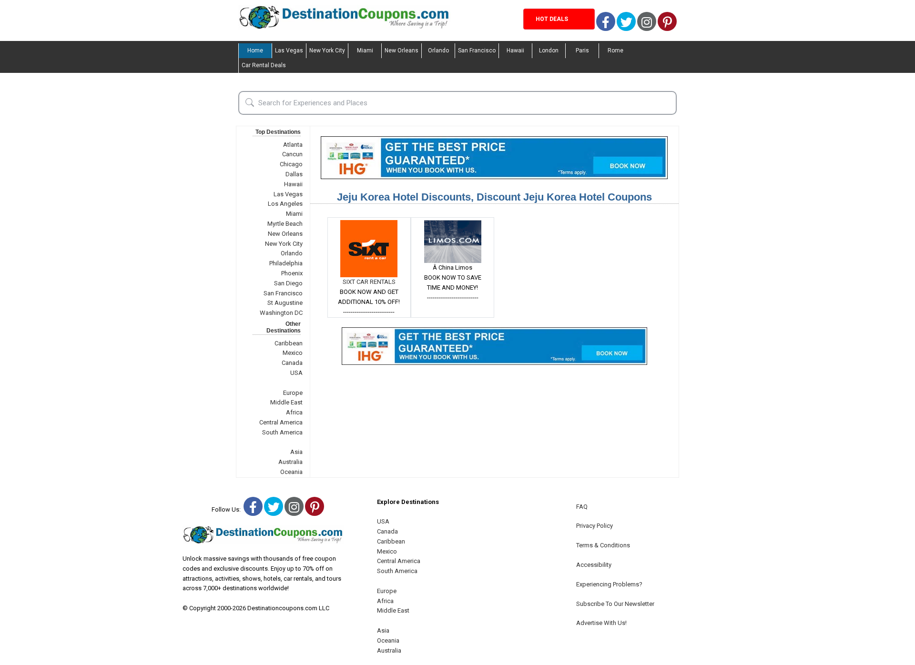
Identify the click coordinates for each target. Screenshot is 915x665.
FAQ (582, 506)
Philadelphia (286, 263)
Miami (365, 50)
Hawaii (515, 50)
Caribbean (288, 343)
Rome (615, 50)
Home (255, 50)
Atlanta (293, 144)
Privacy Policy (594, 525)
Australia (290, 461)
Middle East (286, 402)
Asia (296, 451)
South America (282, 432)
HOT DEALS (552, 19)
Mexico (293, 352)
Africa (294, 412)
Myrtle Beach (285, 223)
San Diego (288, 283)
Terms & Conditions (603, 545)
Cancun (292, 154)
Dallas (294, 174)
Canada (292, 362)
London (549, 50)
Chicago (291, 164)
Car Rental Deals (264, 65)
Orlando (438, 50)
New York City (327, 50)
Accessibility (593, 564)
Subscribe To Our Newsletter (615, 603)
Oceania (291, 471)
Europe (293, 392)
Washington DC (281, 312)
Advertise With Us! (601, 622)
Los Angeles (285, 203)
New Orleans (401, 50)
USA (296, 372)
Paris (582, 50)
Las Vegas (289, 50)
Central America (281, 422)
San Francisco (477, 50)
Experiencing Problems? (609, 584)
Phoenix (292, 273)
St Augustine (285, 302)
